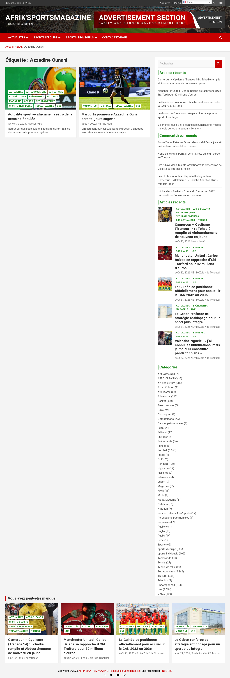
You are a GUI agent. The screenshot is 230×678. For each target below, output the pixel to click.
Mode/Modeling (167, 499)
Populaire (182, 251)
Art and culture (36, 92)
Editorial (162, 432)
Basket (162, 401)
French (190, 2)
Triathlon (163, 580)
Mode (161, 495)
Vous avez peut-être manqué (31, 598)
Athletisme (56, 92)
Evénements (36, 96)
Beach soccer (166, 405)
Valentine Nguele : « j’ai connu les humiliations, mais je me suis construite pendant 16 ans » (197, 347)
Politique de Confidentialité (125, 670)
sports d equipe (45, 101)
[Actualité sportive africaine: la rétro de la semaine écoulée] (41, 88)
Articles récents (172, 202)
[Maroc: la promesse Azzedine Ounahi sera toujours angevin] (114, 88)
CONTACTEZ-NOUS (115, 37)
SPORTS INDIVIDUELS (80, 37)
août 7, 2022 (89, 123)
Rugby (161, 531)
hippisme (163, 472)
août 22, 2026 (182, 241)
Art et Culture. (166, 387)
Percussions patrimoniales (173, 517)
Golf (160, 459)
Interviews (164, 477)
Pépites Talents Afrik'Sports (174, 513)
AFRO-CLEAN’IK (201, 209)
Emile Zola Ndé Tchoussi (206, 272)
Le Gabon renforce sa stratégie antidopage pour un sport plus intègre (197, 318)
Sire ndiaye (164, 165)
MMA (161, 490)
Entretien (163, 436)
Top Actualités (44, 106)
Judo (161, 481)
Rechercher (218, 64)
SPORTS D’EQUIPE (45, 37)
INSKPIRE (167, 670)
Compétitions (17, 96)
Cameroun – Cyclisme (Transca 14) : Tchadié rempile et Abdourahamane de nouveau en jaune (196, 230)
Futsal (161, 454)
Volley (161, 594)
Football (52, 96)
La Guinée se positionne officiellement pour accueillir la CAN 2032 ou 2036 (197, 291)
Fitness (162, 445)
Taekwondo (164, 558)
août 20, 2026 (182, 357)
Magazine (15, 101)
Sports (28, 101)
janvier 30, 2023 (17, 123)
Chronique (164, 414)
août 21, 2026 (182, 299)
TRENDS (202, 220)
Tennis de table (167, 567)
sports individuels (20, 106)
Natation (163, 504)
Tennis (161, 562)
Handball (163, 463)
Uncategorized (166, 585)
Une (59, 106)
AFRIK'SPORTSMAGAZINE (48, 17)
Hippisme (163, 468)
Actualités (165, 3)
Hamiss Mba (35, 123)
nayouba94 (198, 241)
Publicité (163, 526)
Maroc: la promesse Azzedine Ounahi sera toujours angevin (111, 116)
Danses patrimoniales (170, 423)
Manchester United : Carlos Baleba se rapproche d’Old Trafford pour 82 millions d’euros (196, 262)
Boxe (161, 410)
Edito (161, 427)
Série (161, 540)
